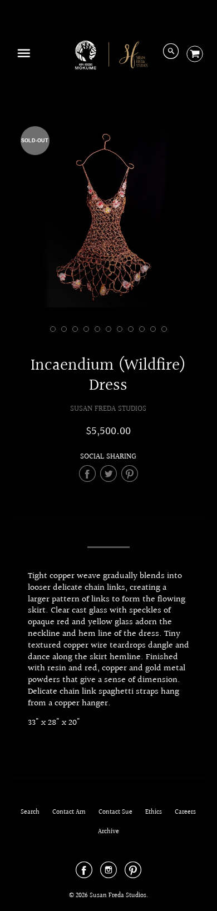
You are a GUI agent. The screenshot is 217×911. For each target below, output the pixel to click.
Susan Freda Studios (108, 408)
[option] (109, 217)
